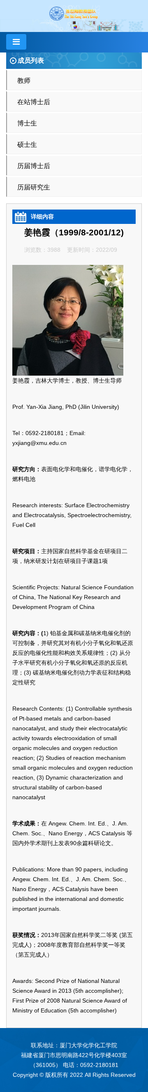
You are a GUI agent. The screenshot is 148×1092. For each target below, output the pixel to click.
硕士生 (27, 144)
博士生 (27, 123)
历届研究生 (33, 187)
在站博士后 (33, 101)
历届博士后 (33, 165)
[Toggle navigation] (16, 42)
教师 (23, 80)
